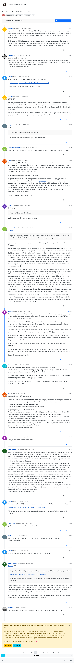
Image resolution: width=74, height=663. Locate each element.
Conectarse (17, 645)
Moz (9, 160)
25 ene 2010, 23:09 (25, 28)
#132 (70, 437)
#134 (70, 501)
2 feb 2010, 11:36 (23, 550)
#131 (70, 393)
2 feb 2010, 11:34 (27, 523)
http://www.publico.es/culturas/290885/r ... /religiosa (26, 507)
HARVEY (10, 205)
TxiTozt (10, 311)
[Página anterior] (11, 652)
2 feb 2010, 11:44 (28, 563)
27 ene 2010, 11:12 (32, 147)
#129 (70, 311)
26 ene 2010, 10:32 (25, 55)
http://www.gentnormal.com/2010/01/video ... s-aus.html (29, 83)
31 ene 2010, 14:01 (24, 311)
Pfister (10, 535)
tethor (10, 437)
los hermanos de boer (14, 147)
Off (3, 15)
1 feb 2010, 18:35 (23, 437)
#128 (70, 228)
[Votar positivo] (60, 50)
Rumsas (10, 55)
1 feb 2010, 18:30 (22, 393)
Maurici (10, 365)
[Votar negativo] (66, 50)
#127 (70, 205)
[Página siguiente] (63, 652)
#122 (70, 76)
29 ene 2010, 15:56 (23, 160)
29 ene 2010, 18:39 (25, 205)
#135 (70, 523)
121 (53, 652)
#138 (70, 563)
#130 (70, 365)
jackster (10, 28)
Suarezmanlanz (12, 449)
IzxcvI (10, 76)
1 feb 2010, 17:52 (24, 365)
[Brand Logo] (5, 4)
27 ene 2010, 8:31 (24, 125)
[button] (2, 660)
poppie (10, 125)
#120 (70, 28)
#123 (70, 96)
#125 (70, 147)
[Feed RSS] (33, 15)
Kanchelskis (11, 228)
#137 (70, 550)
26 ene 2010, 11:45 (24, 76)
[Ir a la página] (23, 652)
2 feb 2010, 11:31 (23, 501)
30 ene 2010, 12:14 (27, 228)
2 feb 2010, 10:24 (29, 449)
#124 (70, 125)
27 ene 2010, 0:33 (25, 96)
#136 (70, 535)
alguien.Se (42, 181)
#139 (70, 607)
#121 (70, 55)
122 (58, 652)
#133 (70, 449)
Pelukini (10, 607)
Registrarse (8, 645)
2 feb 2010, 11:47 (24, 607)
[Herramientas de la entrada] (70, 50)
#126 (70, 160)
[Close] (69, 625)
